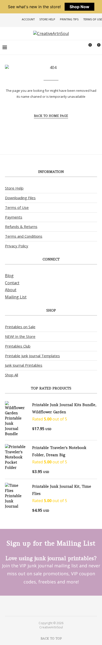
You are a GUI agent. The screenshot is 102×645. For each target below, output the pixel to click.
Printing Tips (69, 19)
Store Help (47, 19)
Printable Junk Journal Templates (32, 355)
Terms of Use (92, 19)
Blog (9, 275)
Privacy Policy (16, 245)
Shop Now (79, 6)
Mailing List (15, 297)
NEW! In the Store (20, 336)
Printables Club (17, 346)
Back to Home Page (51, 116)
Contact (12, 283)
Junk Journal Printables (23, 365)
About (10, 289)
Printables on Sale (20, 326)
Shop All (11, 374)
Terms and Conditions (23, 236)
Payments (13, 217)
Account (28, 19)
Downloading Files (20, 197)
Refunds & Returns (21, 226)
